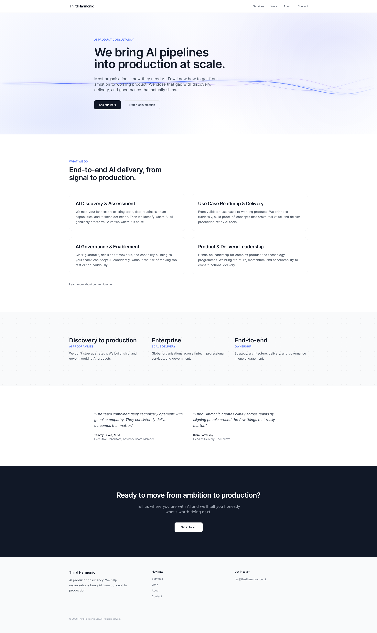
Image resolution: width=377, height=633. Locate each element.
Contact (303, 6)
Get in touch (188, 527)
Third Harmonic (81, 6)
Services (258, 6)
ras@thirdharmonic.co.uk (251, 579)
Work (274, 6)
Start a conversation (142, 104)
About (287, 6)
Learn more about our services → (90, 284)
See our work (107, 104)
